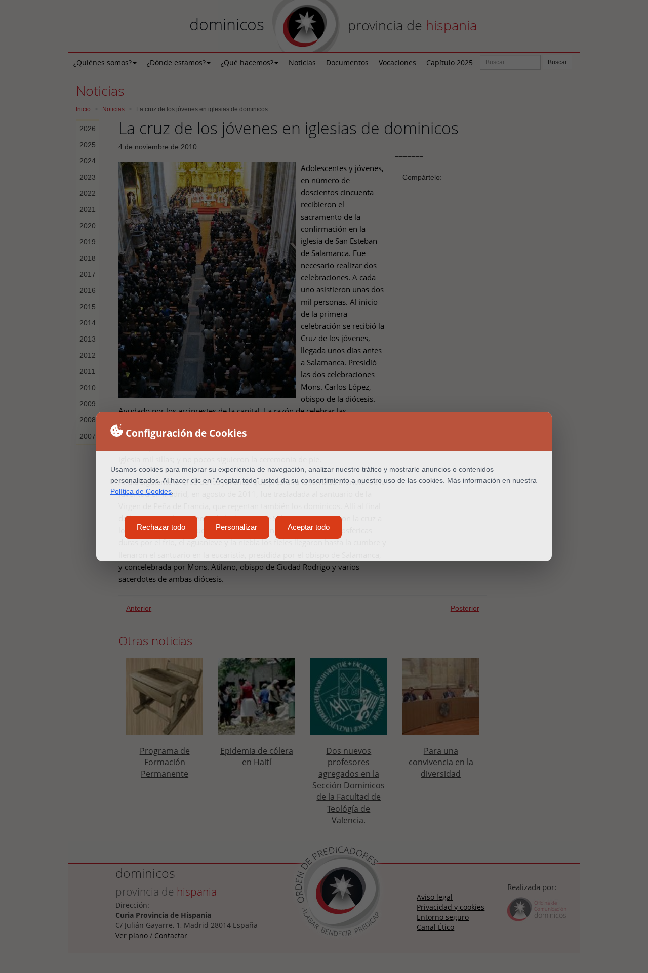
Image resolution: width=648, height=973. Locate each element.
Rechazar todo (161, 527)
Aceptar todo (309, 527)
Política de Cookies (141, 491)
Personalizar (236, 527)
